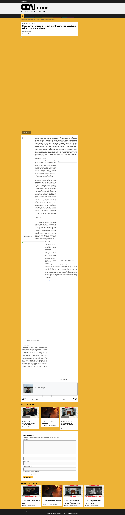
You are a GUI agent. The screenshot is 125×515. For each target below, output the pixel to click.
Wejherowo (62, 395)
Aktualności (28, 16)
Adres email (26, 461)
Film (23, 420)
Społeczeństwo (46, 16)
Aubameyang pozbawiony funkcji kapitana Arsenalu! (34, 399)
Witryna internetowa (27, 466)
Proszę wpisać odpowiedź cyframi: (31, 471)
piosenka (54, 395)
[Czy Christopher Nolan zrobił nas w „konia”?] (50, 412)
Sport (63, 16)
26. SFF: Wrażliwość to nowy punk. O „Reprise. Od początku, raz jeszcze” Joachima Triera (68, 424)
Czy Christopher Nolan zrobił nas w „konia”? (49, 422)
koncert (36, 395)
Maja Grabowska (32, 426)
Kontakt (69, 16)
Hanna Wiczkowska (52, 425)
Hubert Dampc (31, 33)
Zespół (26, 511)
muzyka (40, 395)
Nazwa (25, 456)
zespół (66, 395)
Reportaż (33, 23)
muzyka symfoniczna (47, 395)
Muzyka (30, 23)
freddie (26, 395)
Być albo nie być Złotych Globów (69, 399)
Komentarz (26, 439)
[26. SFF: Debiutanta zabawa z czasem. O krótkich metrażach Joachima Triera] (94, 491)
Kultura (37, 16)
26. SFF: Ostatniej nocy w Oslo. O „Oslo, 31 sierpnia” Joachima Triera (29, 423)
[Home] (22, 16)
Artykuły (23, 23)
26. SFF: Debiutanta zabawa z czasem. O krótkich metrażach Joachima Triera (93, 502)
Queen (58, 395)
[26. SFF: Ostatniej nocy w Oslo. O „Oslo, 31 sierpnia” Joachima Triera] (30, 412)
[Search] (103, 16)
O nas (22, 511)
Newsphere (65, 513)
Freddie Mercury (31, 395)
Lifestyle (56, 16)
